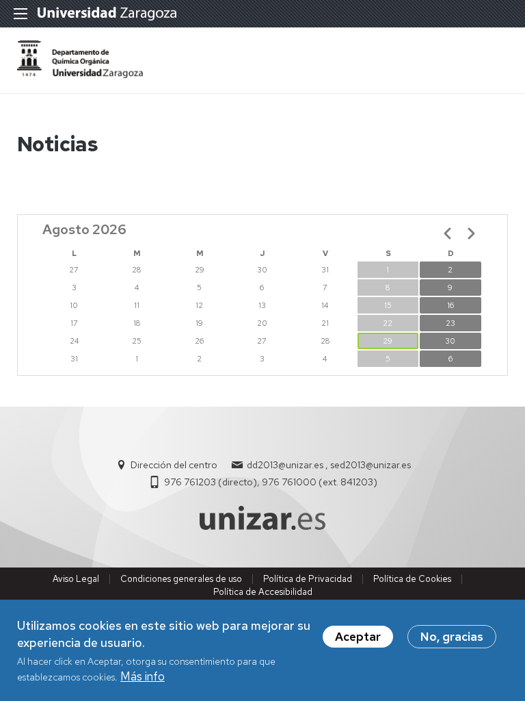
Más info (142, 676)
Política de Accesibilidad (262, 592)
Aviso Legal (76, 579)
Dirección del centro (174, 465)
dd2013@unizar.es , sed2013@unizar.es (329, 465)
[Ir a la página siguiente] (471, 233)
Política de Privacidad (307, 579)
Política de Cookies (412, 579)
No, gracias (451, 636)
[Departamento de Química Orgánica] (80, 73)
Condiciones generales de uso (181, 579)
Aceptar (358, 636)
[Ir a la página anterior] (447, 233)
